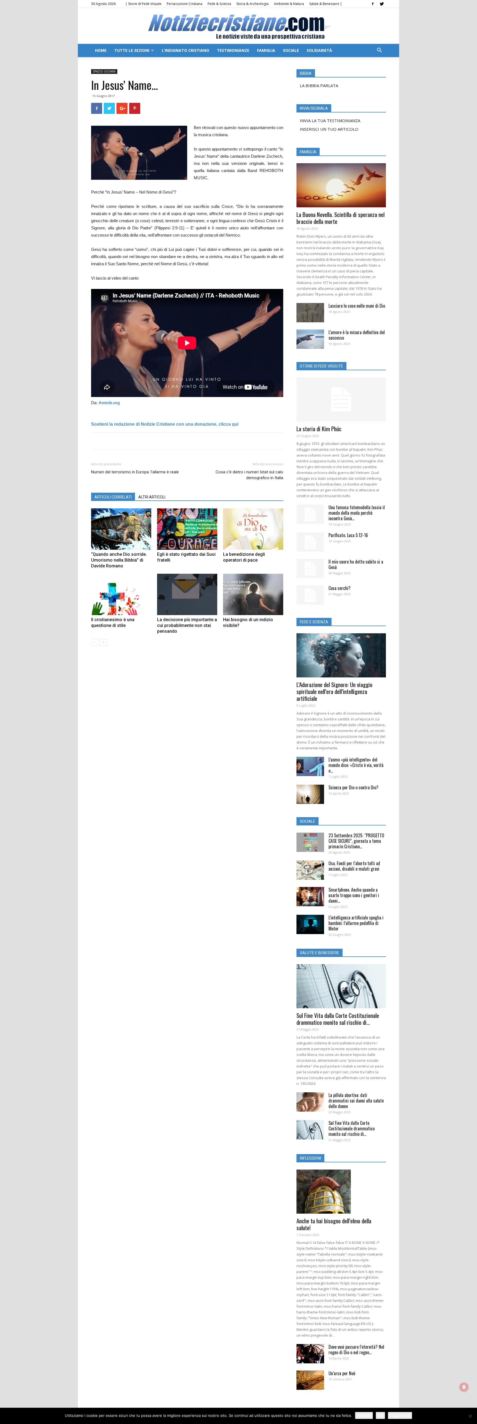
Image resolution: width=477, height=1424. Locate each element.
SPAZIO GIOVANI (104, 71)
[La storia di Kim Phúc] (341, 399)
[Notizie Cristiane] (238, 26)
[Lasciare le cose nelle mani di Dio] (310, 312)
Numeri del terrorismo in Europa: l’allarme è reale (135, 472)
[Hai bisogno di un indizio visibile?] (253, 594)
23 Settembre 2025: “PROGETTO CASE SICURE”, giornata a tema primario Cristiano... (356, 841)
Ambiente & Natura (289, 3)
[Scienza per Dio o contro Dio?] (310, 794)
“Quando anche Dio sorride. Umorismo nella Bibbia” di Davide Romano (119, 560)
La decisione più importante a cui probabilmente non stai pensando (187, 625)
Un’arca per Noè (341, 1373)
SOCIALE (291, 50)
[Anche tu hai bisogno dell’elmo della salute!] (341, 1192)
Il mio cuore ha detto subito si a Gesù (355, 564)
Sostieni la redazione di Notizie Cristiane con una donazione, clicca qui (165, 424)
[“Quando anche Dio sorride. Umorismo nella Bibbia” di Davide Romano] (121, 529)
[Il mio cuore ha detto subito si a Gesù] (310, 568)
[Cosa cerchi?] (310, 595)
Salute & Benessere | (325, 3)
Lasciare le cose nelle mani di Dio (356, 305)
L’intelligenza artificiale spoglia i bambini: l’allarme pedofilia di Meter (355, 923)
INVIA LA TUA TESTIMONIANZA (330, 120)
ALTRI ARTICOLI (151, 497)
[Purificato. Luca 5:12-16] (310, 542)
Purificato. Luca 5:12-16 (348, 535)
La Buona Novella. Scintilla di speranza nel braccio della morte (340, 218)
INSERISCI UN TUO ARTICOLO (329, 129)
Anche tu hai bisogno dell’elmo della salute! (333, 1224)
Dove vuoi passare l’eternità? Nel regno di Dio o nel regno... (356, 1349)
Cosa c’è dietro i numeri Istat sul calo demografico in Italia (249, 475)
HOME (101, 50)
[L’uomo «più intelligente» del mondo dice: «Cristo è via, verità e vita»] (310, 766)
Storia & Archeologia (252, 3)
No (380, 1415)
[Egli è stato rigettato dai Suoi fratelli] (187, 529)
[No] (470, 1416)
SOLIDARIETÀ (319, 50)
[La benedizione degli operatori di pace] (253, 529)
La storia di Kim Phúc (318, 428)
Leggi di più (400, 1415)
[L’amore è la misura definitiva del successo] (310, 339)
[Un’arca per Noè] (310, 1380)
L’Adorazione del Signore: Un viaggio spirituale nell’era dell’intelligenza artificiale (334, 691)
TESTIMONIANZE (233, 50)
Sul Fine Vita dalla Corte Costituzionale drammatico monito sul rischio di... (337, 1018)
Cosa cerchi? (339, 588)
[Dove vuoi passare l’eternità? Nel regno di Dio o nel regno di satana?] (310, 1353)
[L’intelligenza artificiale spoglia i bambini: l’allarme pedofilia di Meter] (310, 924)
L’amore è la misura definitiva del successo (356, 335)
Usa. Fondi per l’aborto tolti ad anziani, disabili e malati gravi (354, 866)
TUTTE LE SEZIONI (131, 50)
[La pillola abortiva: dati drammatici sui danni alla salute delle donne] (310, 1102)
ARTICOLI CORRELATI (113, 497)
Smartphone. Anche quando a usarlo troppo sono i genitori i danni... (353, 895)
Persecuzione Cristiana (184, 3)
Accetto (364, 1415)
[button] (379, 50)
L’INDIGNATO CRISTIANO (185, 50)
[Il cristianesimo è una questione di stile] (121, 594)
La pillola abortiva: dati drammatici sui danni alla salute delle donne (356, 1100)
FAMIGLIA (266, 50)
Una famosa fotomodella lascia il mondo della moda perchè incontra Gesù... (356, 513)
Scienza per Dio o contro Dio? (353, 787)
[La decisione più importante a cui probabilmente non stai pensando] (187, 594)
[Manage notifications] (464, 1387)
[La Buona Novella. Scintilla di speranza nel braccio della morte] (341, 185)
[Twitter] (382, 4)
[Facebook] (373, 4)
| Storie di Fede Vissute (143, 3)
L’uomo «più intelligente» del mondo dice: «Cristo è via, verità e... (355, 765)
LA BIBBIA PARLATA (319, 85)
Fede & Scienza (219, 3)
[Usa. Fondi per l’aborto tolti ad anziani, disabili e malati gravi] (310, 870)
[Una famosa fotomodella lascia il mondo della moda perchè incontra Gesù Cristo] (310, 514)
